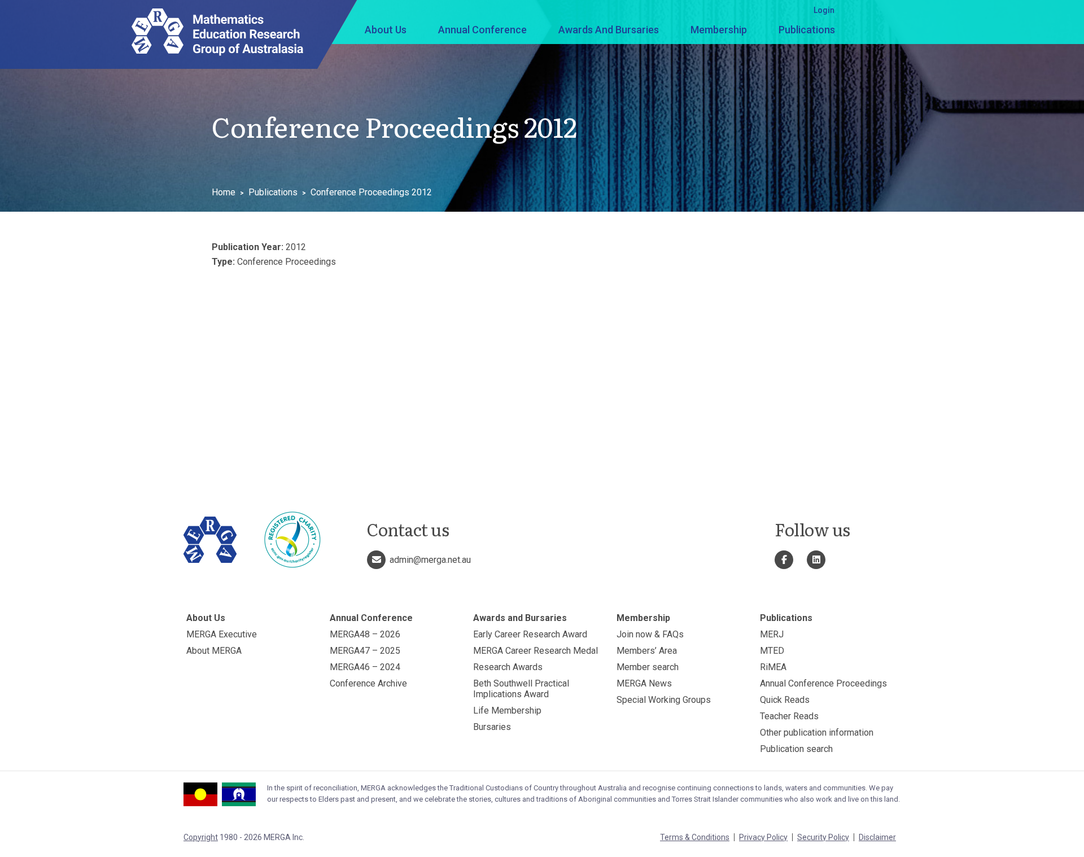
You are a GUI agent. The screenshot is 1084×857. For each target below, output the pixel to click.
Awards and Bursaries (608, 30)
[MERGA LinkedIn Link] (816, 559)
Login (824, 10)
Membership (718, 30)
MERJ (772, 634)
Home (223, 192)
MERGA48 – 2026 (365, 634)
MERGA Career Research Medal (535, 650)
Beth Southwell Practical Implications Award (521, 688)
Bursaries (492, 727)
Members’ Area (647, 650)
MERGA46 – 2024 (365, 667)
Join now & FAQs (650, 634)
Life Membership (507, 710)
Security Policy (823, 837)
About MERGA (214, 650)
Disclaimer (877, 837)
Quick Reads (785, 699)
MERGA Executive (221, 634)
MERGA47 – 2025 (365, 650)
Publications (807, 30)
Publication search (796, 749)
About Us (385, 30)
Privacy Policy (763, 837)
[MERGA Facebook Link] (784, 559)
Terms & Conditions (694, 837)
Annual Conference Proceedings (823, 683)
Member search (648, 667)
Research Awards (508, 667)
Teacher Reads (789, 716)
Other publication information (816, 732)
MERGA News (644, 683)
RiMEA (773, 667)
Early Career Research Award (530, 634)
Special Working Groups (664, 699)
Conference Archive (368, 683)
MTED (772, 650)
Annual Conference (482, 30)
